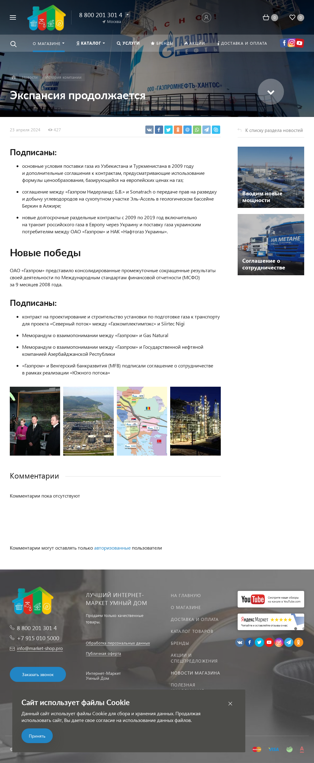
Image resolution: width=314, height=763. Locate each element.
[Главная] (13, 77)
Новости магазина (195, 673)
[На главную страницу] (46, 16)
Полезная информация (187, 687)
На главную (186, 595)
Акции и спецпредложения (194, 658)
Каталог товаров (192, 631)
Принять (37, 736)
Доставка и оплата (195, 619)
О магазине (186, 607)
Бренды (180, 643)
